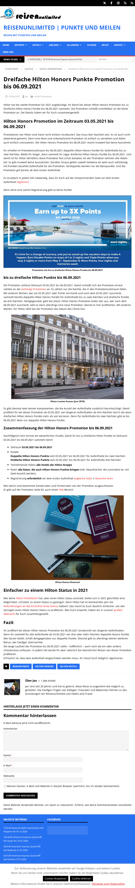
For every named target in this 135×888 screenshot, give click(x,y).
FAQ (61, 489)
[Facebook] (111, 3)
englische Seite (83, 478)
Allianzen (73, 45)
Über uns (8, 52)
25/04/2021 (14, 96)
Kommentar (10, 728)
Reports (19, 45)
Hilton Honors (44, 666)
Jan (26, 96)
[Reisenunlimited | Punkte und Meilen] (30, 18)
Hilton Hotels (68, 666)
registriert (23, 182)
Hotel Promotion (43, 96)
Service (118, 45)
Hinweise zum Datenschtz (108, 884)
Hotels (37, 45)
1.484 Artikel (48, 680)
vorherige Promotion (33, 289)
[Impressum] (132, 3)
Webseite (9, 776)
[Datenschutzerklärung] (125, 3)
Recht (105, 45)
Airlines (54, 45)
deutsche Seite (104, 478)
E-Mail (7, 765)
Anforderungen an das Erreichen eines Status (31, 606)
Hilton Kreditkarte (27, 598)
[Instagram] (118, 3)
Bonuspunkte (21, 666)
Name (7, 755)
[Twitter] (104, 3)
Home (6, 45)
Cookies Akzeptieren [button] (55, 878)
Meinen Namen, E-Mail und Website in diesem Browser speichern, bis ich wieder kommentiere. (63, 786)
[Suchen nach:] (113, 59)
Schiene (91, 45)
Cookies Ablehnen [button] (81, 878)
